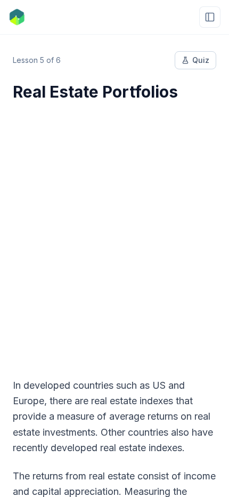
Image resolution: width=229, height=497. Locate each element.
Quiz (200, 60)
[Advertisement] (114, 233)
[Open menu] (209, 17)
